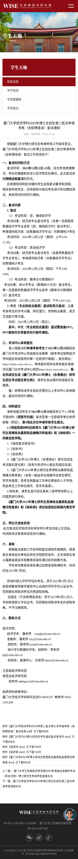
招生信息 (13, 81)
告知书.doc (16, 746)
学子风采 (13, 90)
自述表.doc (16, 752)
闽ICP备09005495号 (46, 854)
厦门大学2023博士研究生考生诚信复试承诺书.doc (39, 736)
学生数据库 (14, 99)
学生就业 (13, 108)
